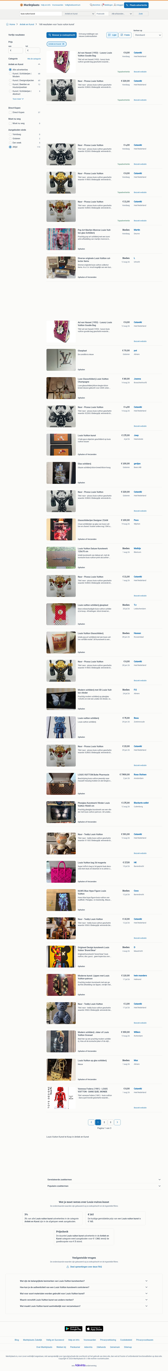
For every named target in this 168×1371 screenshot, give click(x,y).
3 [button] (110, 1122)
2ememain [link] (115, 1347)
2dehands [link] (101, 1347)
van (9, 46)
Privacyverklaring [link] (108, 1340)
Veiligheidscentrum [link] (72, 5)
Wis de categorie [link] (34, 59)
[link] (29, 5)
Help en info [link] (46, 5)
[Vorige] (91, 1122)
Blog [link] (17, 1340)
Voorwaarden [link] (57, 5)
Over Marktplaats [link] (44, 1347)
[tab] (112, 35)
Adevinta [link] (88, 1347)
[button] (107, 5)
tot (27, 46)
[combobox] (41, 13)
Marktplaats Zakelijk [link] (32, 1340)
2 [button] (104, 1122)
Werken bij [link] (61, 1347)
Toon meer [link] (17, 99)
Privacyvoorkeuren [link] (144, 1340)
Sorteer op (137, 30)
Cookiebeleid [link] (126, 1340)
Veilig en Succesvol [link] (55, 1340)
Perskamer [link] (75, 1347)
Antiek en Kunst (54, 44)
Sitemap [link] (128, 1347)
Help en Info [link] (73, 1340)
